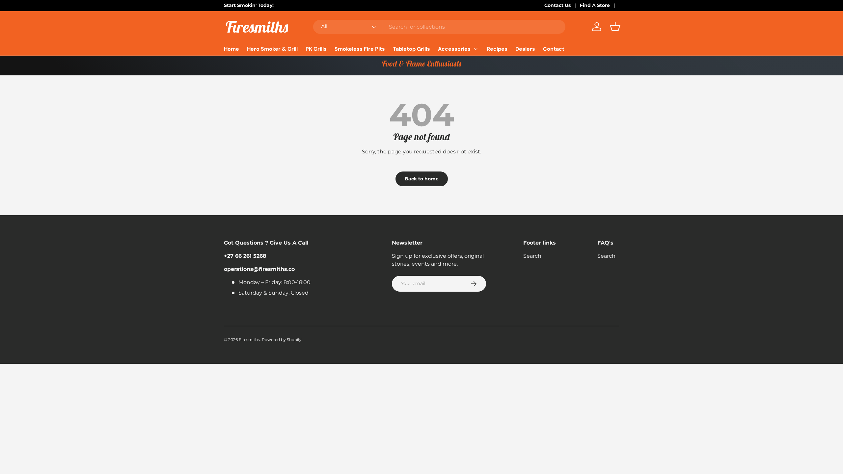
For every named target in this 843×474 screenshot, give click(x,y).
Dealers (525, 48)
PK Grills (316, 48)
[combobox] (439, 27)
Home (231, 48)
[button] (615, 26)
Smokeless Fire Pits (360, 48)
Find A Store (595, 5)
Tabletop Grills (411, 48)
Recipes (497, 48)
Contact (553, 48)
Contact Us (557, 5)
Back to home (422, 179)
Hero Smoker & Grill (272, 48)
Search (532, 256)
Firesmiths (249, 339)
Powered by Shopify (282, 339)
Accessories (454, 48)
